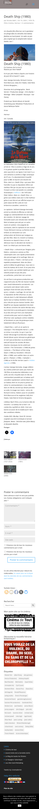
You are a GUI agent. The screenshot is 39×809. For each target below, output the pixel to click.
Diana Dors (29, 689)
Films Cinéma (9, 23)
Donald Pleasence (20, 692)
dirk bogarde (8, 692)
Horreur (17, 23)
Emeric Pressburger (21, 696)
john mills (29, 709)
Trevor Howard (9, 733)
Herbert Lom (8, 706)
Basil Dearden (9, 682)
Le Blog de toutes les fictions (15, 756)
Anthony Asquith (24, 678)
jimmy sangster (9, 709)
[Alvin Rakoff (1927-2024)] (10, 454)
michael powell (9, 716)
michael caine (29, 713)
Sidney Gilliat (29, 726)
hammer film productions (12, 702)
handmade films (27, 702)
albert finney (18, 675)
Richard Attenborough (23, 723)
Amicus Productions (11, 678)
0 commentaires (28, 23)
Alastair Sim (8, 675)
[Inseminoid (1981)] (24, 454)
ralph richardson (10, 723)
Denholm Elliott (9, 689)
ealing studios (9, 696)
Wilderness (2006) (8, 474)
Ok (19, 806)
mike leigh (19, 716)
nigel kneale (28, 716)
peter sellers (28, 720)
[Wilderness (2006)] (10, 468)
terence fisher (19, 730)
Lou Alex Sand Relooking (14, 763)
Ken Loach (8, 713)
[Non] (36, 801)
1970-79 (31, 20)
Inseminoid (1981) (22, 460)
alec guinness (28, 675)
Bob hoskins (19, 682)
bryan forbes (29, 682)
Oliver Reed (8, 720)
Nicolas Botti (11, 20)
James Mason (29, 706)
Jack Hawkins (18, 706)
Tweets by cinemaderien (13, 770)
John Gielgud (20, 709)
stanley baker (9, 730)
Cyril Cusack (19, 685)
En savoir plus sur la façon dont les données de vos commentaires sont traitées (18, 576)
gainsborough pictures (24, 699)
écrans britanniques (22, 733)
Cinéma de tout (11, 750)
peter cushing (18, 720)
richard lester (9, 726)
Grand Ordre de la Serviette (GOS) (17, 753)
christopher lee (9, 685)
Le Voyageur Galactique (13, 760)
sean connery (19, 726)
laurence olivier (17, 713)
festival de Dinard (10, 699)
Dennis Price (20, 689)
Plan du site (8, 788)
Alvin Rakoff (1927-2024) (8, 460)
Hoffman (17, 192)
